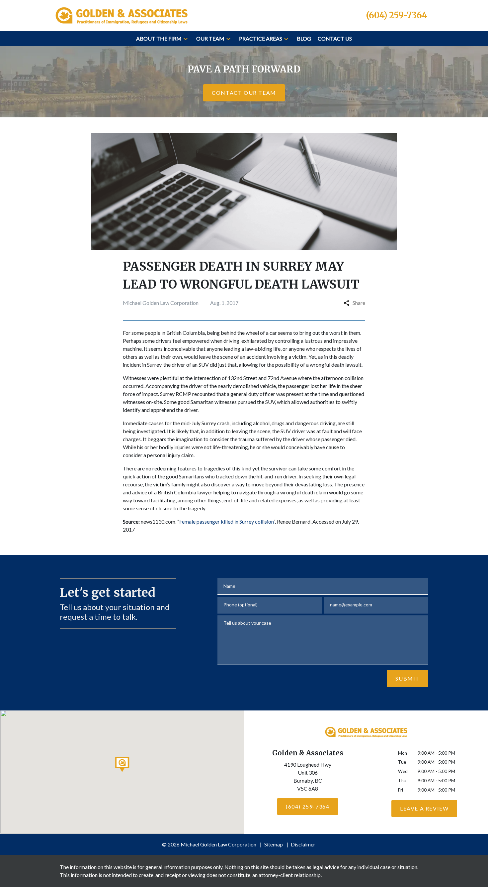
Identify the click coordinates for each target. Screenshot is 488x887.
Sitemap (273, 844)
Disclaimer (303, 844)
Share (359, 303)
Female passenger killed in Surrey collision (226, 521)
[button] (186, 38)
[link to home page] (121, 14)
